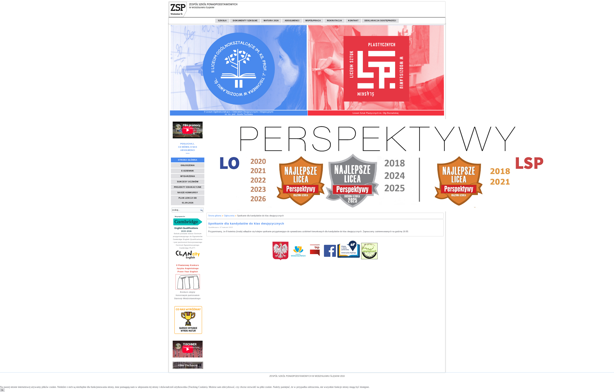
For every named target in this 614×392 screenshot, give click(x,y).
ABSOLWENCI (292, 20)
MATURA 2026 (271, 20)
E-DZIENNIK (187, 171)
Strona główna (214, 215)
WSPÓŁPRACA (313, 20)
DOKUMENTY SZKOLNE (245, 20)
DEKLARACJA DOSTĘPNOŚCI (380, 20)
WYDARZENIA (187, 176)
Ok (2, 390)
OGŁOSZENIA (188, 165)
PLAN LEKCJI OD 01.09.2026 (188, 200)
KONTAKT (353, 20)
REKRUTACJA (334, 20)
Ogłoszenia (229, 215)
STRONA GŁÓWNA (187, 160)
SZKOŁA (222, 20)
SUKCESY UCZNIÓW (187, 182)
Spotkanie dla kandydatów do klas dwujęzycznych (246, 223)
